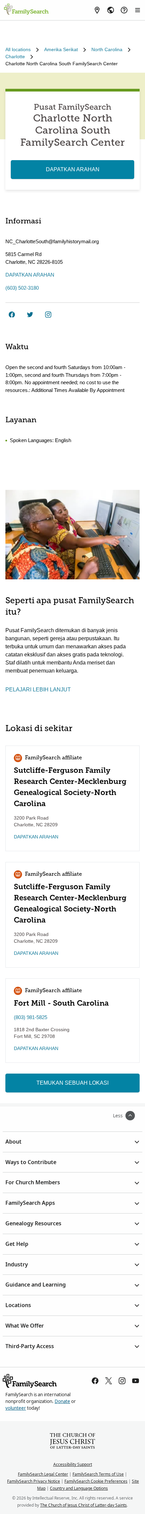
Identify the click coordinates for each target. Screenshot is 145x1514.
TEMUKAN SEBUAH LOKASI (72, 1083)
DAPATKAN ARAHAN (72, 169)
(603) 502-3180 (22, 288)
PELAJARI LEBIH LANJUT (38, 689)
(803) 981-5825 (30, 1017)
